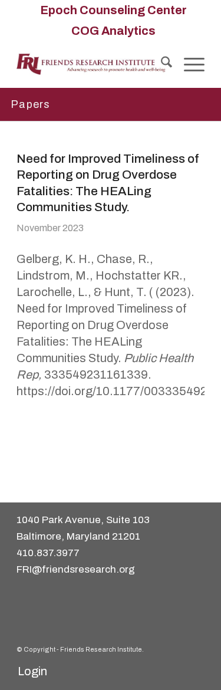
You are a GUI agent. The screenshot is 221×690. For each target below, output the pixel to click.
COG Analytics (113, 30)
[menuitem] (113, 10)
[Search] (160, 64)
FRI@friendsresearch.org (76, 569)
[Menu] (188, 64)
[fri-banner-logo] (92, 64)
